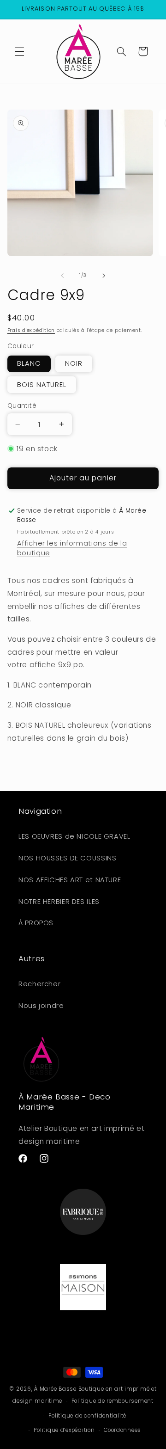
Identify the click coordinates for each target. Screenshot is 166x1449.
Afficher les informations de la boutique (72, 548)
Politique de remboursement (112, 1401)
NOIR (74, 363)
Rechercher (39, 984)
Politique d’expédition (64, 1430)
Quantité (21, 405)
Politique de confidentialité (87, 1415)
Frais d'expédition (31, 330)
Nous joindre (41, 1005)
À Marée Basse (55, 1389)
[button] (19, 51)
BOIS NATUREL (42, 384)
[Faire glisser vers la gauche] (62, 275)
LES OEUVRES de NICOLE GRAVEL (74, 836)
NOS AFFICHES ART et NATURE (69, 879)
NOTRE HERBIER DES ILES (59, 901)
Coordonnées (122, 1430)
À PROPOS (35, 922)
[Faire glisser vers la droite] (104, 275)
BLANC (29, 363)
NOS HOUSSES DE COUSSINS (67, 858)
